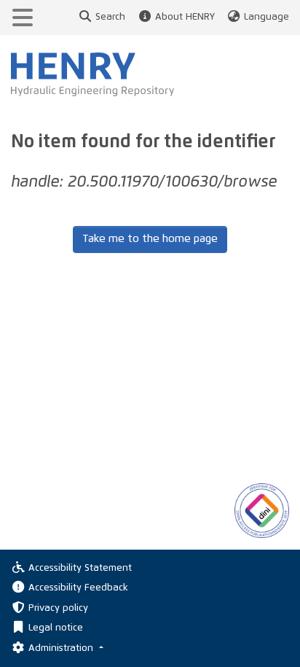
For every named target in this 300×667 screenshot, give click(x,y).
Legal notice (55, 628)
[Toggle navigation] (22, 17)
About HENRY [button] (184, 17)
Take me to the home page (150, 238)
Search (110, 17)
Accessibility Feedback (78, 588)
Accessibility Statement (80, 568)
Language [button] (266, 17)
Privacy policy (58, 608)
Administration (62, 648)
